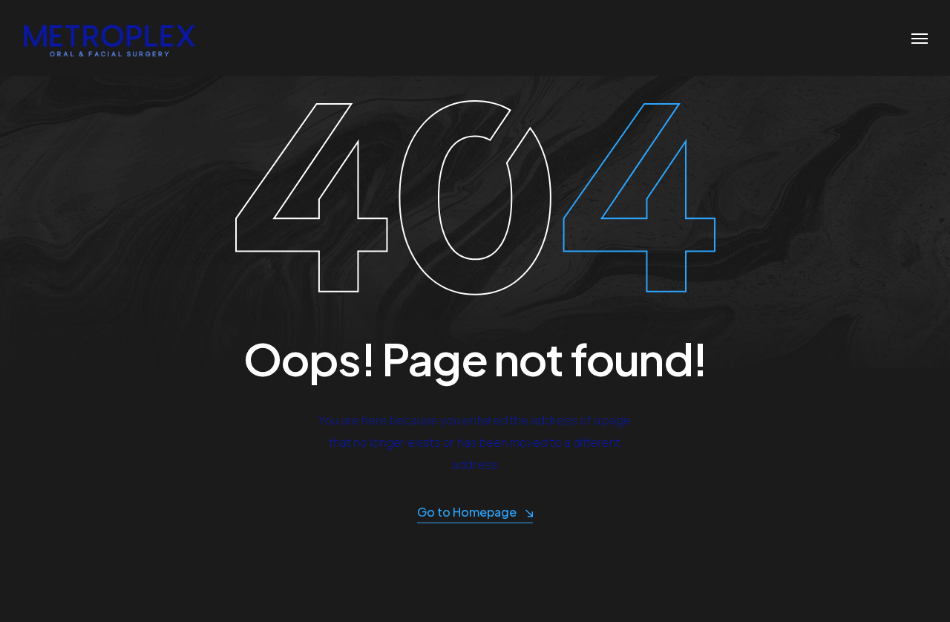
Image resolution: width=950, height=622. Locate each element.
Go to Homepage (467, 512)
